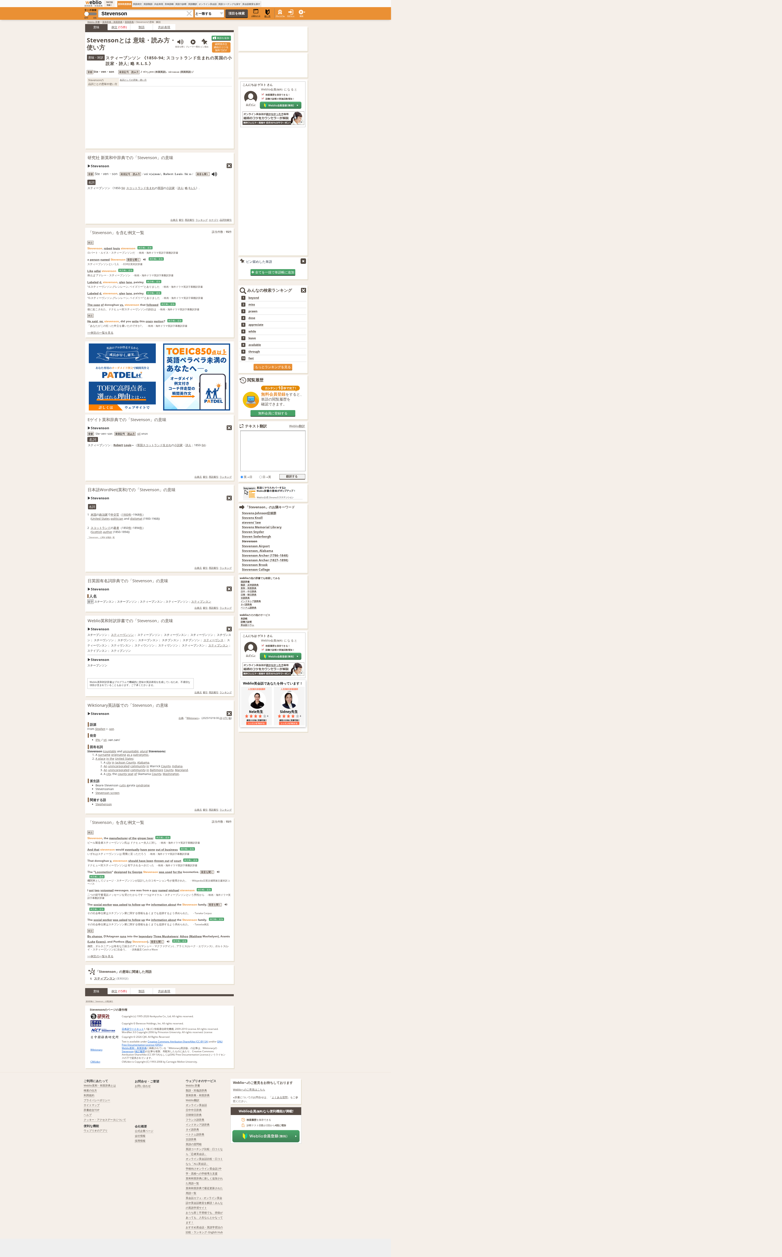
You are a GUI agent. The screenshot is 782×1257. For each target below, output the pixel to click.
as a (129, 755)
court (177, 860)
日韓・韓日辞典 (248, 594)
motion (159, 321)
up (143, 904)
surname (104, 755)
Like (90, 271)
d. (100, 282)
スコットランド (136, 188)
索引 (181, 219)
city (108, 762)
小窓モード (255, 15)
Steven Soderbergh (256, 536)
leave (252, 338)
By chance (94, 936)
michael (173, 890)
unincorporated (119, 766)
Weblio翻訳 (297, 426)
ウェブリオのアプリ (96, 1130)
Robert (118, 445)
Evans (100, 941)
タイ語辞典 (246, 604)
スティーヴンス (213, 640)
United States (100, 519)
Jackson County (125, 762)
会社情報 (140, 1136)
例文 (114, 27)
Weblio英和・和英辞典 (134, 1048)
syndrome (143, 785)
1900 (125, 514)
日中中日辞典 (194, 1110)
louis (116, 248)
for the (177, 872)
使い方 (267, 16)
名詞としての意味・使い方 (133, 79)
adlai (97, 271)
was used (165, 872)
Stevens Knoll (252, 518)
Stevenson (128, 1051)
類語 (141, 27)
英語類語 (148, 4)
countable (110, 751)
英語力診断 (181, 4)
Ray (129, 941)
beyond (253, 297)
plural (144, 751)
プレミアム (280, 15)
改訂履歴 (140, 1051)
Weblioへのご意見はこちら (249, 1089)
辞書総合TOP (91, 1110)
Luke (91, 941)
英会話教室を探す (251, 4)
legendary (146, 936)
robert (108, 248)
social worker (102, 904)
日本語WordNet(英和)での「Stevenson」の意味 (132, 489)
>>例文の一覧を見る (100, 333)
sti (139, 434)
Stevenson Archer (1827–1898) (265, 560)
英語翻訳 (192, 4)
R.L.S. (192, 188)
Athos (184, 936)
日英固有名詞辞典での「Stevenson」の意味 (128, 580)
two (97, 890)
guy (154, 890)
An (105, 766)
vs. (122, 304)
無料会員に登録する (273, 413)
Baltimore (156, 770)
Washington (171, 774)
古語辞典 (245, 598)
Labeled (93, 282)
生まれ (150, 188)
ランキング (202, 219)
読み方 (131, 434)
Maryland (181, 770)
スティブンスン (201, 601)
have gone (147, 849)
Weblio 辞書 (93, 21)
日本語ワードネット (133, 1029)
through (254, 351)
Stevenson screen (108, 793)
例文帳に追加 (145, 248)
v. (111, 860)
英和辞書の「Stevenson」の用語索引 (99, 1001)
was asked (120, 904)
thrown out (161, 860)
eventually (132, 849)
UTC (225, 718)
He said (92, 321)
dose (251, 318)
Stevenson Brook (255, 565)
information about (163, 904)
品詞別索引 (226, 219)
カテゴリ (214, 219)
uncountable (131, 751)
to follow (134, 904)
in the (110, 759)
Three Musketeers (165, 936)
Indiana (177, 766)
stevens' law (251, 522)
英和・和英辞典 (248, 588)
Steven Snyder (253, 532)
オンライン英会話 (208, 4)
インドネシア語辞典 (251, 601)
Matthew (196, 936)
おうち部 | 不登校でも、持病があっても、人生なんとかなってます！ (204, 1217)
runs (123, 936)
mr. (101, 321)
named (105, 259)
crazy (149, 321)
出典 (181, 718)
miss (251, 304)
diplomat (136, 519)
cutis (122, 785)
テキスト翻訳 (256, 426)
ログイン (290, 15)
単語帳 (244, 618)
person (95, 259)
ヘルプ (88, 1115)
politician (117, 519)
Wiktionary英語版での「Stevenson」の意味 (128, 705)
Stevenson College (256, 569)
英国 (160, 188)
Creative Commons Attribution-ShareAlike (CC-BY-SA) (178, 1041)
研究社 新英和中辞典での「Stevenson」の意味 (130, 157)
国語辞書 (245, 581)
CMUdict (95, 1061)
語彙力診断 (246, 622)
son (111, 729)
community (138, 766)
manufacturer (118, 838)
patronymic (141, 755)
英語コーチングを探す (229, 4)
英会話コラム (247, 625)
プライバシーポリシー (97, 1100)
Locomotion (103, 872)
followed (152, 304)
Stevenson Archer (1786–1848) (265, 555)
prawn (252, 311)
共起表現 (158, 4)
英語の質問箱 (194, 1144)
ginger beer (145, 838)
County (166, 766)
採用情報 (140, 1141)
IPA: (98, 740)
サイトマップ (92, 1105)
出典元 (174, 219)
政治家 (103, 514)
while (252, 331)
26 (221, 718)
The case (93, 304)
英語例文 (137, 4)
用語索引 (189, 219)
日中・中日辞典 (248, 591)
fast (251, 358)
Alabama (143, 762)
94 (123, 188)
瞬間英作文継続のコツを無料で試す (221, 47)
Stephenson (104, 804)
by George (135, 872)
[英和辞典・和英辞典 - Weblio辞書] (93, 2)
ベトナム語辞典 (248, 607)
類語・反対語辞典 (250, 585)
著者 (116, 528)
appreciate (255, 324)
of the (133, 838)
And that (93, 849)
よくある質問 (280, 1097)
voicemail (107, 890)
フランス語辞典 (195, 1120)
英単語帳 (169, 4)
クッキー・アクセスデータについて (105, 1120)
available (254, 345)
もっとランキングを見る (273, 367)
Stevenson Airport (256, 546)
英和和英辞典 (124, 4)
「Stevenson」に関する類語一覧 (101, 537)
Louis (127, 445)
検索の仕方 (90, 1090)
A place (100, 759)
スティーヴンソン (122, 635)
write (135, 321)
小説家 (170, 188)
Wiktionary (193, 718)
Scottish (96, 532)
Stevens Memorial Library (262, 527)
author (107, 532)
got (91, 890)
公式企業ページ (144, 1131)
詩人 (180, 188)
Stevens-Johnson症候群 (259, 513)
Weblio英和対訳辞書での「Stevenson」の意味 (130, 620)
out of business (167, 849)
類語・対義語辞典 (196, 1090)
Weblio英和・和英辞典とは (100, 1085)
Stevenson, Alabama (257, 551)
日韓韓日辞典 (194, 1115)
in (113, 762)
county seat (125, 774)
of (102, 304)
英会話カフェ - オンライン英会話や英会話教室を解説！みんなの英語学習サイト (204, 1203)
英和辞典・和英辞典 (112, 21)
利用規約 (89, 1095)
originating (118, 755)
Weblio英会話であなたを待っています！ (273, 683)
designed (120, 872)
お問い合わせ (143, 1086)
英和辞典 (129, 21)
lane (129, 282)
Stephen (100, 729)
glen (122, 282)
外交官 (115, 514)
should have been (140, 860)
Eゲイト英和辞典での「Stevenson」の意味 (127, 419)
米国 (93, 514)
